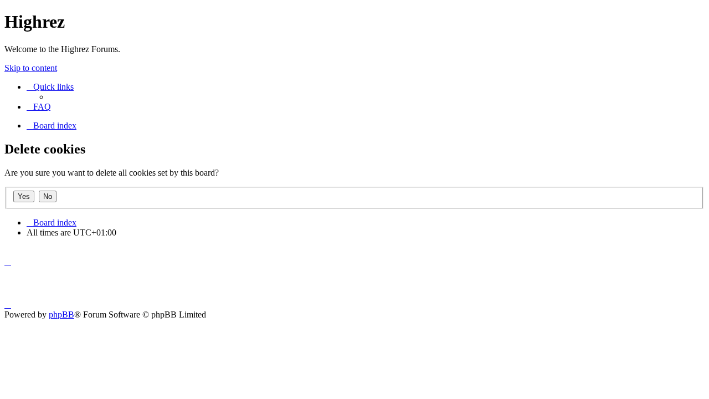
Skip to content (30, 68)
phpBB (61, 314)
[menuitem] (39, 106)
